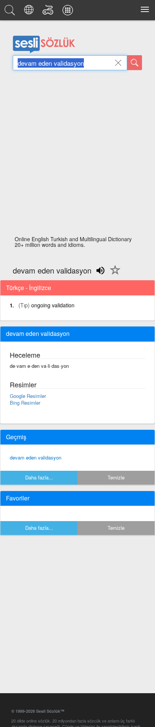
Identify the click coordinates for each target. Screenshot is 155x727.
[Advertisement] (77, 155)
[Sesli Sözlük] (11, 12)
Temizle (116, 477)
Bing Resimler (25, 402)
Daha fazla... (39, 477)
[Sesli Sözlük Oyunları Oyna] (49, 12)
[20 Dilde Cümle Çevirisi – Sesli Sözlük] (30, 12)
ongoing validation (52, 305)
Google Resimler (28, 395)
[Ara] (134, 62)
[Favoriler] (113, 274)
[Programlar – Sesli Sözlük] (69, 12)
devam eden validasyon (35, 457)
